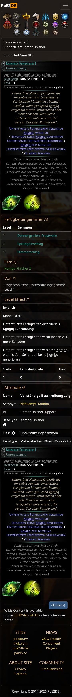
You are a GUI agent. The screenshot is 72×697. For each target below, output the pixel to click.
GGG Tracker (51, 639)
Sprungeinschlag (30, 244)
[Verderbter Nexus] (36, 24)
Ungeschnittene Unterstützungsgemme (34, 285)
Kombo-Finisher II (17, 268)
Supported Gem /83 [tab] (18, 55)
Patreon (20, 674)
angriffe (49, 93)
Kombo (54, 106)
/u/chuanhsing (51, 669)
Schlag (35, 75)
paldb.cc (20, 653)
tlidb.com (20, 643)
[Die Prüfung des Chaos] (55, 31)
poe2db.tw (20, 648)
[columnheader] (8, 227)
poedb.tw (20, 639)
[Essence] (45, 16)
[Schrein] (26, 16)
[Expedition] (26, 31)
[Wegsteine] (17, 16)
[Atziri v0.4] (7, 16)
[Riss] (55, 24)
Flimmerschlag (28, 252)
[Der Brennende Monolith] (36, 31)
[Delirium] (17, 31)
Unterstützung (16, 68)
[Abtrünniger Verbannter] (7, 24)
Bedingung (49, 75)
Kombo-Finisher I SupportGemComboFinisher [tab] (24, 44)
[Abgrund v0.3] (45, 24)
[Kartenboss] (17, 24)
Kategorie (11, 79)
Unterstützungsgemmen (39, 433)
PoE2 (9, 5)
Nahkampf (22, 75)
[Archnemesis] (55, 16)
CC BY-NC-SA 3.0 (26, 615)
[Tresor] (36, 16)
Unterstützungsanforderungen (28, 87)
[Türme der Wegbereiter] (26, 24)
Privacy (20, 669)
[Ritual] (65, 24)
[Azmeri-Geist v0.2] (65, 16)
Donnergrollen (28, 235)
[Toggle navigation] (65, 6)
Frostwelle (49, 235)
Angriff (8, 75)
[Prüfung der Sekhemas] (45, 31)
